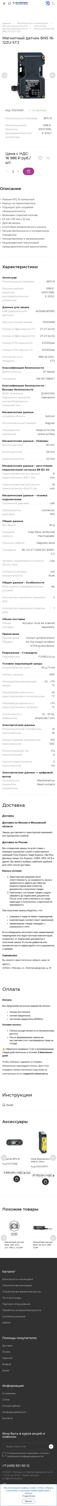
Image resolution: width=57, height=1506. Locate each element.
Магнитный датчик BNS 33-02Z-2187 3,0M (42, 1245)
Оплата (6, 1351)
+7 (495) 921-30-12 (15, 1465)
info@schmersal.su (12, 1478)
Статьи (6, 1399)
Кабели (6, 1322)
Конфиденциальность (14, 1412)
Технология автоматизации (17, 1285)
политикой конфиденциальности (25, 1456)
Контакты (7, 1418)
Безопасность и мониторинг (17, 1279)
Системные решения (13, 1316)
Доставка (7, 1345)
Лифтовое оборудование (16, 1304)
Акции (5, 1370)
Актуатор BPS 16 (11, 1159)
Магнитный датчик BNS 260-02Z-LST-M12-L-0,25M (14, 1245)
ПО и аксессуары (11, 1297)
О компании (9, 1393)
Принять (28, 1501)
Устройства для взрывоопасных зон (21, 1291)
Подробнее (28, 1496)
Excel (9, 1105)
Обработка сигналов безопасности (21, 1310)
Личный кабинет (11, 1406)
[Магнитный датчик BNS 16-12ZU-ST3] (28, 75)
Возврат (6, 1364)
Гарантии (7, 1358)
